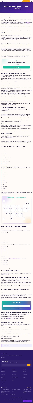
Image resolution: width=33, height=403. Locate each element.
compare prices (28, 22)
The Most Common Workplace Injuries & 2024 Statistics (5, 390)
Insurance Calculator (14, 379)
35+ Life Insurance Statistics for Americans (27, 392)
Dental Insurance (3, 383)
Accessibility (13, 394)
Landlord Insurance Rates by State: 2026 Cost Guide (27, 390)
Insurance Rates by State (15, 377)
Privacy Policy (2, 394)
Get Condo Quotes (25, 1)
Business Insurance (3, 380)
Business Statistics (14, 391)
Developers (24, 377)
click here (8, 318)
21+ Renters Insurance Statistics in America (16, 390)
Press (24, 376)
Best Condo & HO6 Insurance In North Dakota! (18, 26)
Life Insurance (3, 371)
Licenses (10, 394)
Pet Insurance (3, 377)
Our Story (24, 371)
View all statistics (29, 387)
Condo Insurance (3, 379)
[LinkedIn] (2, 357)
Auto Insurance (3, 374)
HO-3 (8, 274)
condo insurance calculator (23, 100)
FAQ (12, 380)
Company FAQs (25, 374)
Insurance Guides (14, 371)
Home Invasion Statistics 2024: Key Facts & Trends (5, 392)
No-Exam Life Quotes (14, 376)
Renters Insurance (3, 382)
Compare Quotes (14, 374)
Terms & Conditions (7, 394)
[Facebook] (4, 357)
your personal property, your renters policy (15, 258)
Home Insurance (3, 376)
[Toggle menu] (31, 1)
